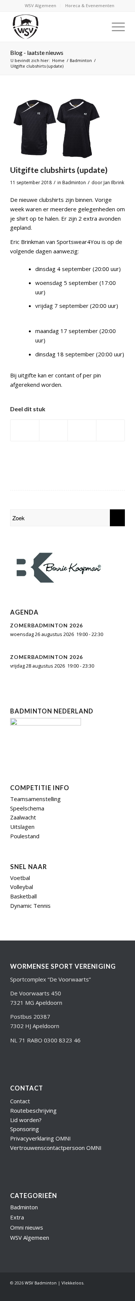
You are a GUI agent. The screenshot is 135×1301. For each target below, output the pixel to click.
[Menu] (114, 27)
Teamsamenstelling (35, 771)
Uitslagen (22, 799)
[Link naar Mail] (108, 1264)
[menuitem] (40, 6)
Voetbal (20, 850)
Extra (17, 1189)
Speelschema (27, 781)
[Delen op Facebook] (24, 430)
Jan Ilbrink (114, 182)
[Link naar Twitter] (74, 1264)
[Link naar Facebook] (96, 1264)
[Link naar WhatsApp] (119, 1264)
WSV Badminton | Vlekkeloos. (54, 1255)
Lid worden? (26, 1092)
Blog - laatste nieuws (36, 52)
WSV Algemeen (40, 5)
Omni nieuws (26, 1200)
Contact (20, 1073)
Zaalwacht (23, 790)
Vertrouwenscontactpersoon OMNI (56, 1120)
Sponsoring (24, 1101)
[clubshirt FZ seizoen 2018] (58, 127)
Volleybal (21, 859)
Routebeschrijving (33, 1083)
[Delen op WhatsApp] (82, 430)
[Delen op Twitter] (53, 430)
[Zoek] (97, 27)
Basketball (23, 868)
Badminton (74, 182)
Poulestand (24, 808)
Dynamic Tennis (30, 878)
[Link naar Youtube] (85, 1264)
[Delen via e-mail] (110, 430)
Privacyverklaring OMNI (40, 1111)
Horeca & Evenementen (89, 5)
